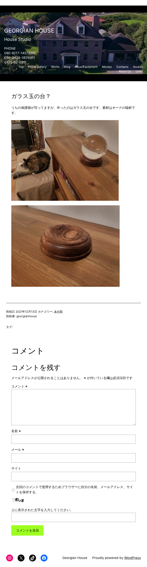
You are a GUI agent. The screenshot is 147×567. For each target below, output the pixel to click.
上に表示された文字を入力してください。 (42, 510)
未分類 (58, 311)
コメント (19, 386)
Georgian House (29, 30)
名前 (16, 431)
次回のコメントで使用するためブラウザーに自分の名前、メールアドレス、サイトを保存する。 (74, 489)
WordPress (132, 558)
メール (17, 449)
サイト (16, 468)
